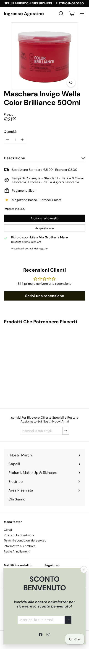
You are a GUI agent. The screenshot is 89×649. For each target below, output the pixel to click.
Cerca (8, 530)
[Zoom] (71, 82)
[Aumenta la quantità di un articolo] (22, 140)
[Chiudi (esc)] (84, 569)
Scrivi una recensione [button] (44, 295)
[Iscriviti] (68, 620)
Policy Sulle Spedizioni (19, 535)
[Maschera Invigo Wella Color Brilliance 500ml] (32, 363)
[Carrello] (71, 13)
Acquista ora (44, 228)
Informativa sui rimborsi (20, 546)
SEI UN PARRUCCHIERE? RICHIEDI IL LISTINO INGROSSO (44, 3)
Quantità (10, 132)
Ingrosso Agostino (24, 13)
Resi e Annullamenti (17, 551)
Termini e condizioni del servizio (25, 540)
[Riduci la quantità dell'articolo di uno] (7, 140)
